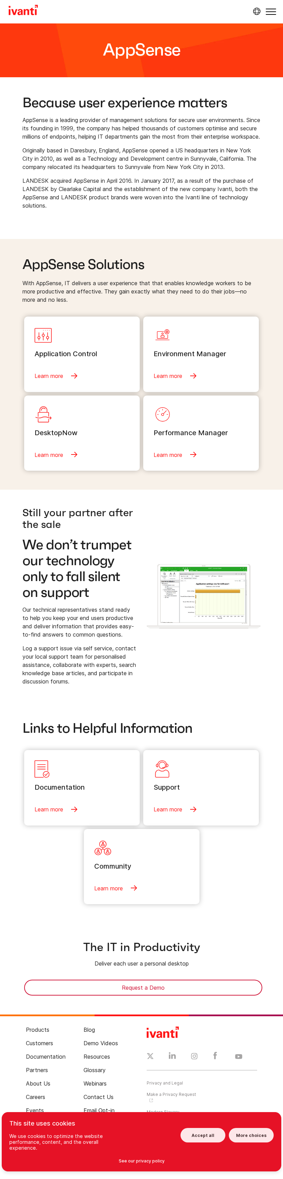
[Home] (23, 11)
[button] (271, 12)
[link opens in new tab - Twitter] (150, 1056)
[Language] (256, 11)
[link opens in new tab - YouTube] (238, 1056)
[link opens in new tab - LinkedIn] (172, 1057)
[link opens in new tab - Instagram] (194, 1057)
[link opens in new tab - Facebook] (215, 1057)
